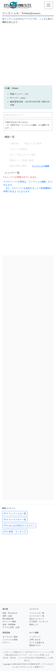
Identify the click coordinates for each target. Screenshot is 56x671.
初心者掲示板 (8, 619)
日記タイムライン (36, 619)
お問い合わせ (34, 640)
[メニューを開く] (48, 5)
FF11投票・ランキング (38, 621)
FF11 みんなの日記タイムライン (19, 525)
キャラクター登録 (9, 637)
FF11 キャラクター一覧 (15, 519)
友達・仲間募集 (9, 624)
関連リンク (34, 624)
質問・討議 (7, 616)
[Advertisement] (28, 54)
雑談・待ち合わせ (9, 613)
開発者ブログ (34, 645)
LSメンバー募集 (9, 621)
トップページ (34, 637)
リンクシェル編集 (40, 166)
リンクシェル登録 (9, 640)
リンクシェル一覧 (36, 613)
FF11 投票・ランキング (15, 531)
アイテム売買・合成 (10, 627)
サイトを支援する (36, 642)
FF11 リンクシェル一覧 (15, 513)
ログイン (6, 642)
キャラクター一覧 (36, 616)
